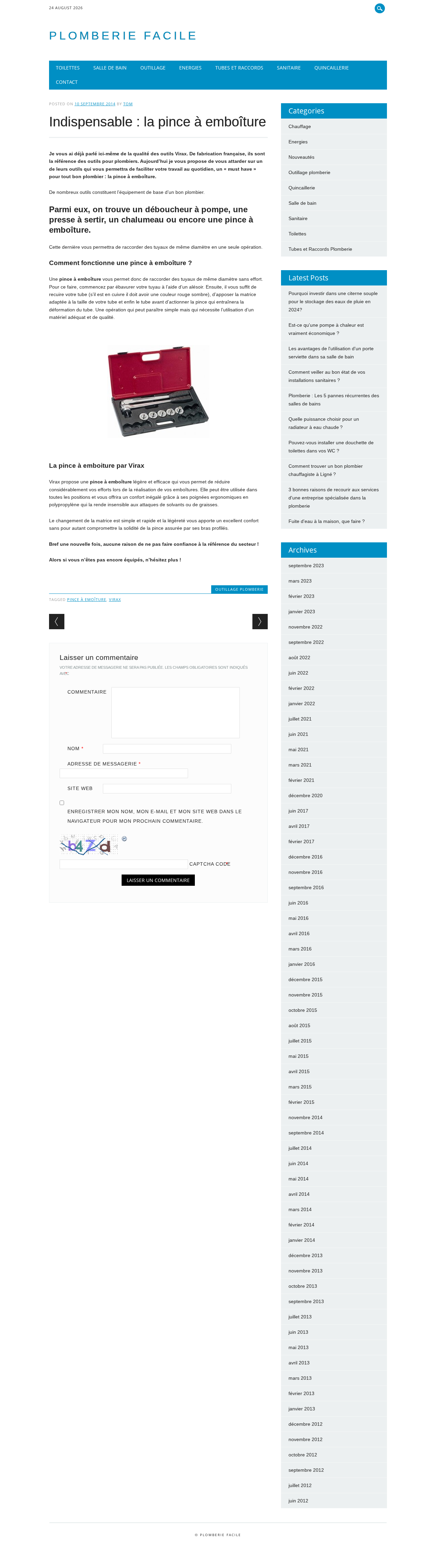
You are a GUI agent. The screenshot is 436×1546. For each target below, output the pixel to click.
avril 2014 (299, 1194)
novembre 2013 (306, 1270)
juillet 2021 (300, 719)
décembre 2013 (306, 1255)
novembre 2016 (306, 872)
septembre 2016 (306, 887)
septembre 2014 (306, 1132)
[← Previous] (56, 621)
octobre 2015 (303, 1010)
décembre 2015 (306, 979)
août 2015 (299, 1025)
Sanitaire (289, 67)
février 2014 (301, 1224)
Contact (67, 82)
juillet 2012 (300, 1485)
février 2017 (301, 841)
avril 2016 (299, 933)
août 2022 (299, 657)
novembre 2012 (306, 1439)
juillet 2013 (300, 1316)
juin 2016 (298, 903)
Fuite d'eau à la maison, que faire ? (327, 521)
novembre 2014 (306, 1117)
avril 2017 (299, 826)
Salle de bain (110, 67)
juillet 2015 (300, 1040)
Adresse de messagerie (104, 764)
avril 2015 (299, 1071)
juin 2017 (298, 811)
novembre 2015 (306, 995)
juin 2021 (298, 734)
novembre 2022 (306, 627)
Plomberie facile (123, 35)
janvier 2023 (302, 611)
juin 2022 (298, 673)
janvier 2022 (302, 703)
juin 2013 (298, 1332)
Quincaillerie (331, 67)
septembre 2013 (306, 1301)
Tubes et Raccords (239, 67)
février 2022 (301, 688)
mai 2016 (299, 918)
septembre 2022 (306, 642)
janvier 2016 (302, 964)
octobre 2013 (303, 1286)
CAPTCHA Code (210, 864)
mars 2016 (300, 949)
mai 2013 (299, 1347)
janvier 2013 (302, 1408)
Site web (80, 788)
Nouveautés (301, 157)
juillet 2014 (300, 1148)
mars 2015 (300, 1086)
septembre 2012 (306, 1470)
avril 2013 (299, 1362)
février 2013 (301, 1393)
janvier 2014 (302, 1240)
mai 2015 (299, 1056)
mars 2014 (300, 1209)
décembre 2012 (306, 1424)
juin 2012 (298, 1500)
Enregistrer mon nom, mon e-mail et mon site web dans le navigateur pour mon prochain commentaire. (154, 816)
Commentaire (87, 692)
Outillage (153, 67)
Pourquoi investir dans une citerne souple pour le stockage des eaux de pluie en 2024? (333, 301)
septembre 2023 (306, 565)
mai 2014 (299, 1178)
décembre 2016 (306, 857)
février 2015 (301, 1102)
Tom (128, 103)
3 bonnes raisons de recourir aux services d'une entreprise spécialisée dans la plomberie (334, 498)
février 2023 (301, 596)
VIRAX (115, 599)
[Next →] (260, 621)
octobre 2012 (303, 1454)
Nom (75, 748)
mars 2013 (300, 1378)
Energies (190, 67)
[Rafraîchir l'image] (124, 838)
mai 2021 (299, 749)
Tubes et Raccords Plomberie (320, 249)
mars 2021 (300, 765)
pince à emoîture (86, 599)
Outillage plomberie (239, 589)
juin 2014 (298, 1163)
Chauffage (300, 126)
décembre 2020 (306, 795)
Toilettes (68, 67)
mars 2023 (300, 581)
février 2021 (301, 780)
